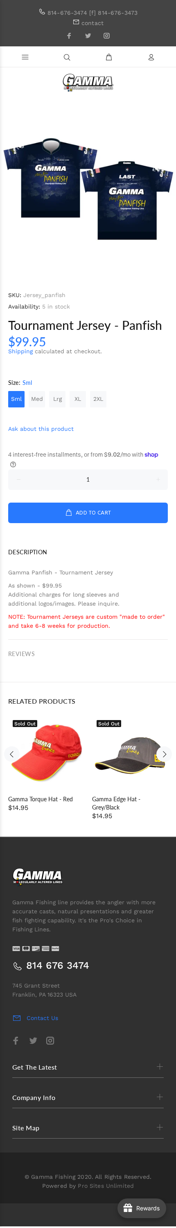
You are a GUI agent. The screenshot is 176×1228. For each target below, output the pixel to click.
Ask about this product (41, 428)
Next (164, 754)
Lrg (57, 399)
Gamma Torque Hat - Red (40, 799)
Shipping (20, 351)
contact (92, 23)
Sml (16, 399)
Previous (12, 754)
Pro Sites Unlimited (106, 1185)
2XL (98, 399)
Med (37, 399)
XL (77, 399)
